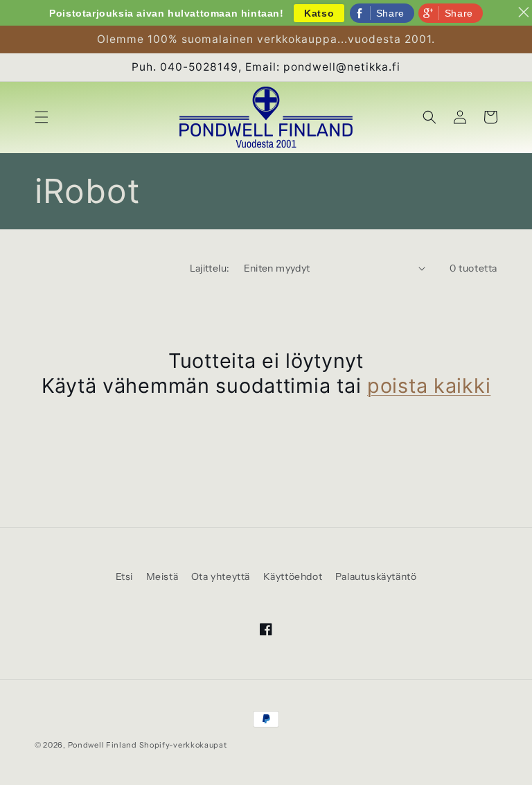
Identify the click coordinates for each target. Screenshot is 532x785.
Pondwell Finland (102, 745)
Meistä (162, 576)
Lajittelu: (210, 268)
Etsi (124, 576)
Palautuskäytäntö (376, 576)
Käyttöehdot (293, 576)
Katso (319, 13)
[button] (41, 117)
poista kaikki (428, 385)
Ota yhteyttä (220, 576)
